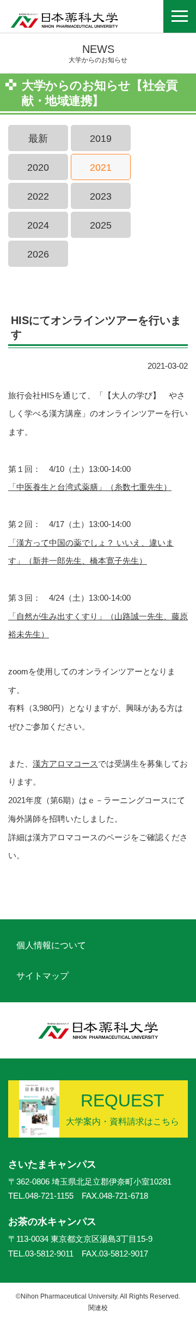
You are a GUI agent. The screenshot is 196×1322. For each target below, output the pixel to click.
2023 (101, 196)
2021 (101, 167)
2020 (38, 167)
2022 (38, 196)
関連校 (98, 1308)
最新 (38, 138)
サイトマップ (42, 975)
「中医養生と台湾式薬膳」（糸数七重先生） (89, 487)
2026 (38, 254)
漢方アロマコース (65, 763)
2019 (101, 138)
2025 (101, 225)
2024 (38, 225)
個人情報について (51, 945)
